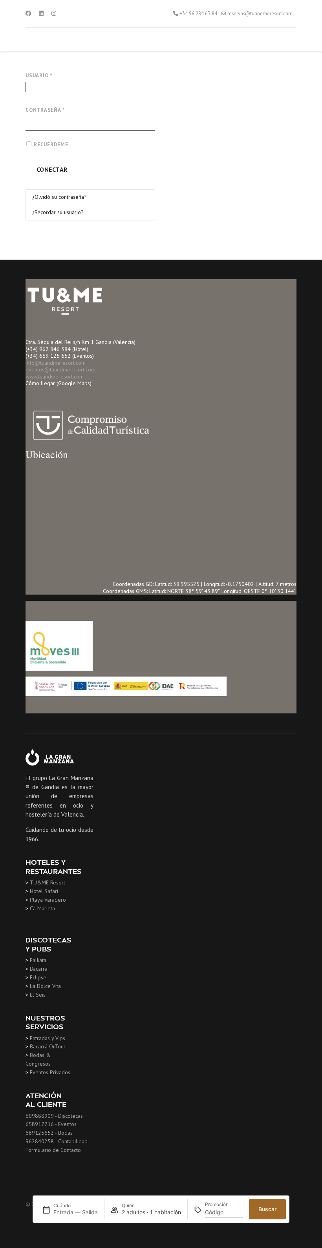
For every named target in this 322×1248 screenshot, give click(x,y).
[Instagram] (53, 13)
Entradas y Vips (47, 1038)
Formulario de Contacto (53, 1149)
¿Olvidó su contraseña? (59, 196)
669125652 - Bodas (49, 1132)
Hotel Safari (44, 891)
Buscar (267, 1209)
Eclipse (38, 977)
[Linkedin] (41, 13)
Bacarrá (39, 968)
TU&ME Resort (47, 882)
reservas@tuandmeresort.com (260, 13)
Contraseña (45, 110)
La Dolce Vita (45, 986)
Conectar (52, 169)
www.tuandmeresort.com (55, 376)
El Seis (38, 994)
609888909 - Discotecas (54, 1115)
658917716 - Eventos (51, 1124)
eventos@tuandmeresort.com (60, 369)
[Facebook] (28, 13)
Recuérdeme (51, 144)
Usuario (39, 75)
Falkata (38, 960)
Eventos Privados (50, 1072)
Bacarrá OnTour (48, 1046)
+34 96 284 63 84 (198, 13)
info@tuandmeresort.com (56, 362)
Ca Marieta (42, 908)
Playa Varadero (48, 899)
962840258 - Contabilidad (57, 1141)
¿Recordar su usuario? (58, 212)
